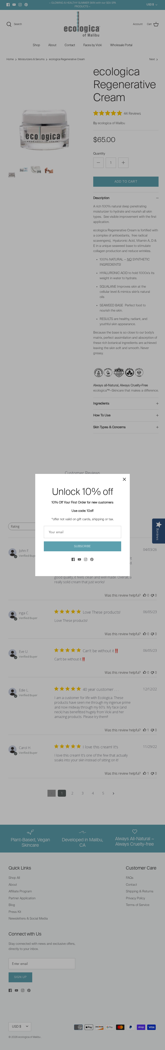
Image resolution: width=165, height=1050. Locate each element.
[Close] (124, 479)
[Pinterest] (91, 559)
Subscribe (82, 546)
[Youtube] (79, 559)
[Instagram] (85, 559)
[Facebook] (73, 559)
